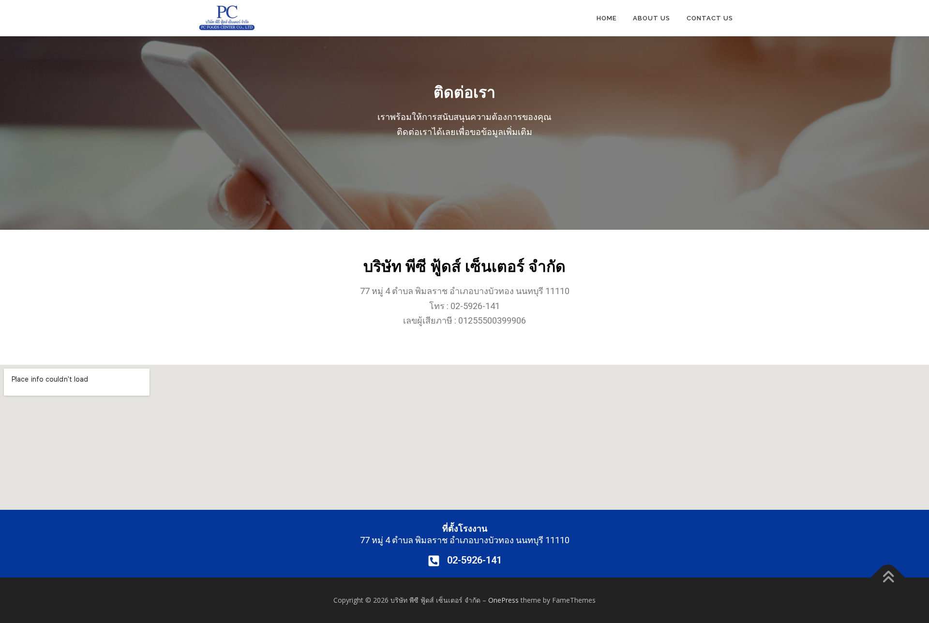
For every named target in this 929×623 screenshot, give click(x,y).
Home (606, 18)
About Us (651, 18)
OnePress (503, 600)
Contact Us (710, 18)
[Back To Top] (888, 578)
